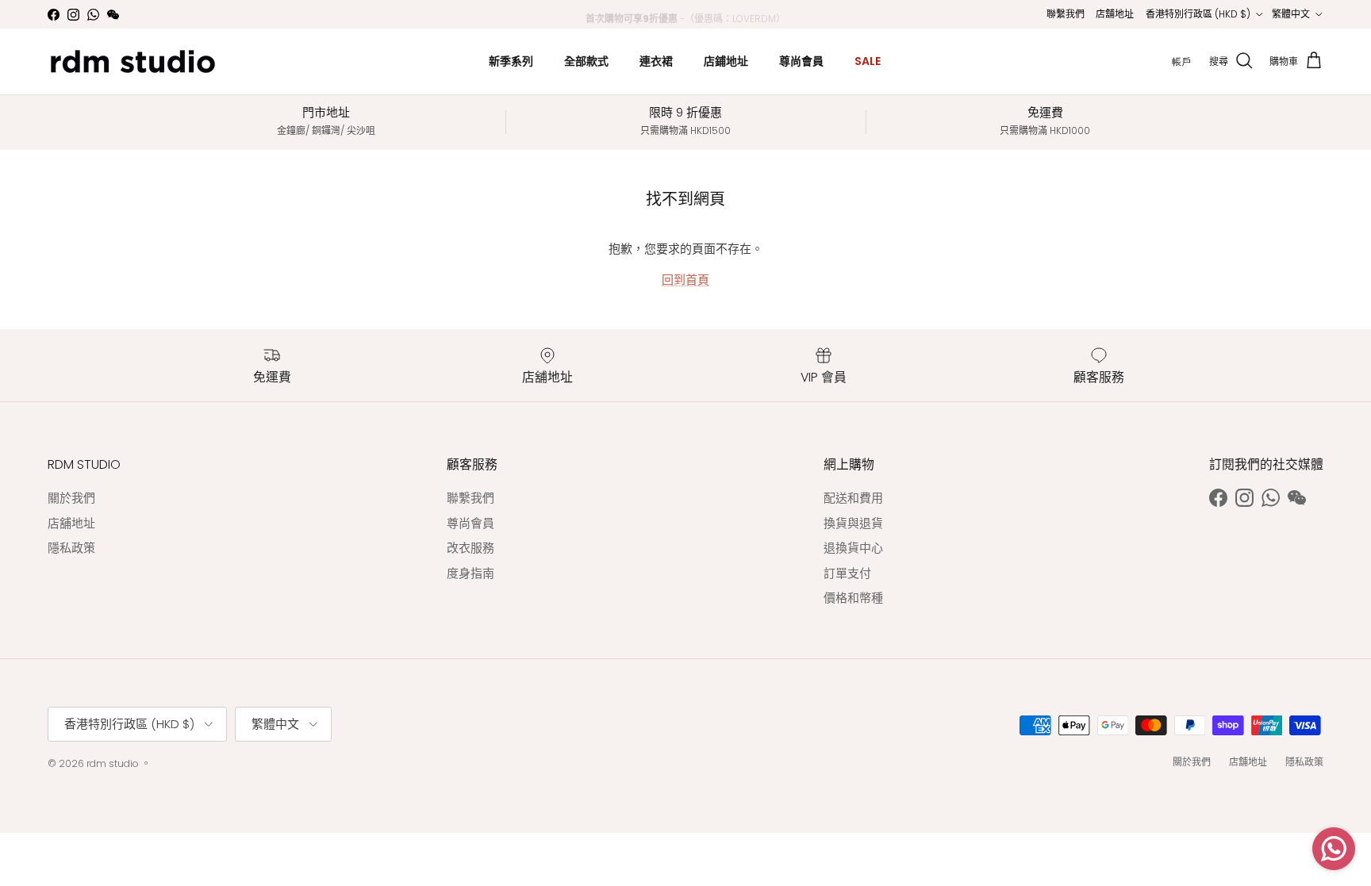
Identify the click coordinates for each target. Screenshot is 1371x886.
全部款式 (586, 61)
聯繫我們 (1065, 14)
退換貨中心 (853, 547)
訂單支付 (847, 573)
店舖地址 (1115, 14)
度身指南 (470, 573)
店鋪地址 (726, 61)
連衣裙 (656, 61)
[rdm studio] (133, 61)
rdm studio (112, 763)
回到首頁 (685, 279)
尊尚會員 (801, 61)
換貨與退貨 (853, 523)
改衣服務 (470, 547)
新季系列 (511, 61)
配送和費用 (853, 497)
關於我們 (71, 497)
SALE (867, 61)
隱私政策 (71, 547)
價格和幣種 (853, 597)
